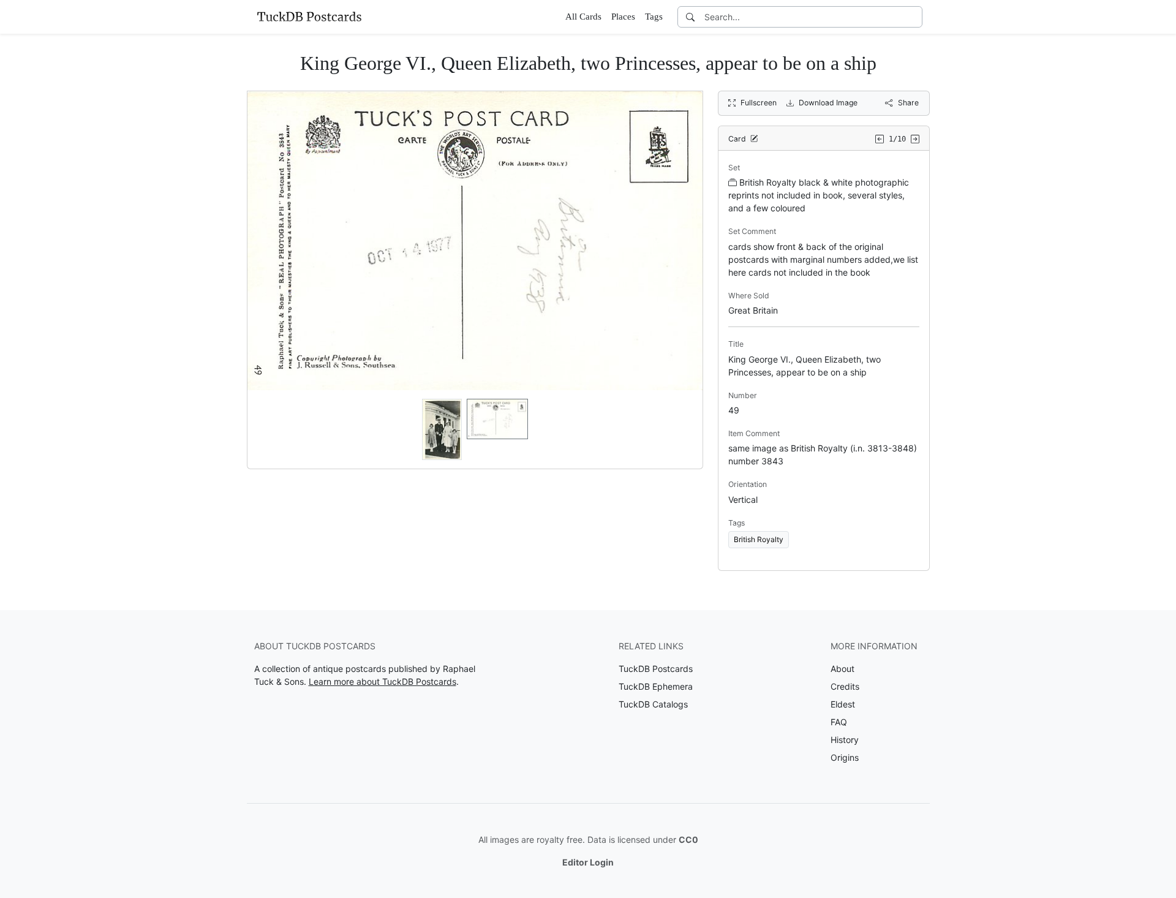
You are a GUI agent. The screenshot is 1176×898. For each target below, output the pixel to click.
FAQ (839, 722)
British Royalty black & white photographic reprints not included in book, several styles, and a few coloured (818, 195)
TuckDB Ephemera (656, 686)
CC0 (688, 839)
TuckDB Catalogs (653, 704)
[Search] (690, 17)
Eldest (843, 704)
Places (623, 16)
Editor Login (588, 862)
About (842, 668)
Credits (845, 686)
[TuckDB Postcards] (309, 16)
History (845, 739)
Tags (654, 16)
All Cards (583, 16)
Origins (845, 757)
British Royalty (758, 539)
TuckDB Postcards (656, 668)
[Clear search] (914, 17)
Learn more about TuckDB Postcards (382, 681)
